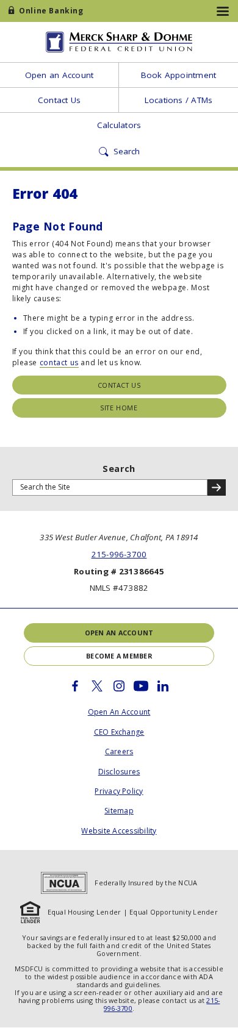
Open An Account (119, 712)
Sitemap (119, 810)
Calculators (119, 125)
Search (119, 468)
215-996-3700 (119, 554)
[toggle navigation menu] (222, 11)
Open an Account (59, 75)
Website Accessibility (118, 831)
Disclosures (119, 771)
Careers (119, 751)
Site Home (118, 407)
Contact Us (59, 100)
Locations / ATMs (179, 100)
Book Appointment (179, 75)
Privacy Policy (119, 791)
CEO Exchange (119, 732)
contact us (59, 363)
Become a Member (119, 655)
